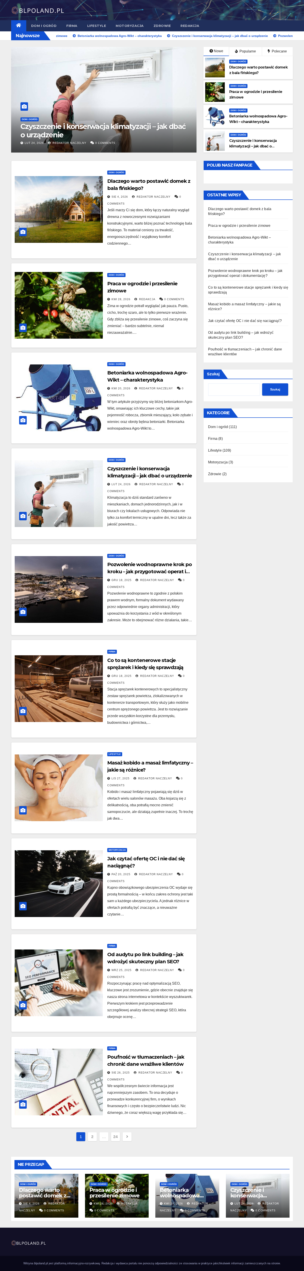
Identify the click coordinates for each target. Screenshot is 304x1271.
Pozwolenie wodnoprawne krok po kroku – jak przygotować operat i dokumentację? (125, 130)
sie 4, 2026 (119, 196)
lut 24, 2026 (121, 484)
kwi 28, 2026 (120, 299)
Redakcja (189, 26)
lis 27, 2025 (120, 778)
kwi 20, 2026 (120, 388)
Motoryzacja (130, 26)
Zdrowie (162, 26)
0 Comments (133, 143)
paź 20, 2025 (120, 874)
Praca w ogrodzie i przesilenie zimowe (239, 225)
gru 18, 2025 (61, 143)
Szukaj (213, 374)
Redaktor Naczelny (96, 143)
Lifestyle (96, 26)
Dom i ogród (44, 26)
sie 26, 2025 (120, 1072)
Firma (71, 26)
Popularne (247, 51)
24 (115, 1136)
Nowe (218, 51)
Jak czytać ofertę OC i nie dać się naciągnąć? (245, 321)
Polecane (279, 51)
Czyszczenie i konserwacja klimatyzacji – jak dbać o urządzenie (253, 146)
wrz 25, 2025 (121, 970)
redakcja (146, 299)
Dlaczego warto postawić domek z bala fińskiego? (42, 1195)
